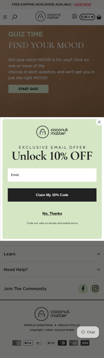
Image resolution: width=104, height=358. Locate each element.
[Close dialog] (99, 122)
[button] (52, 213)
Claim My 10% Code (52, 195)
